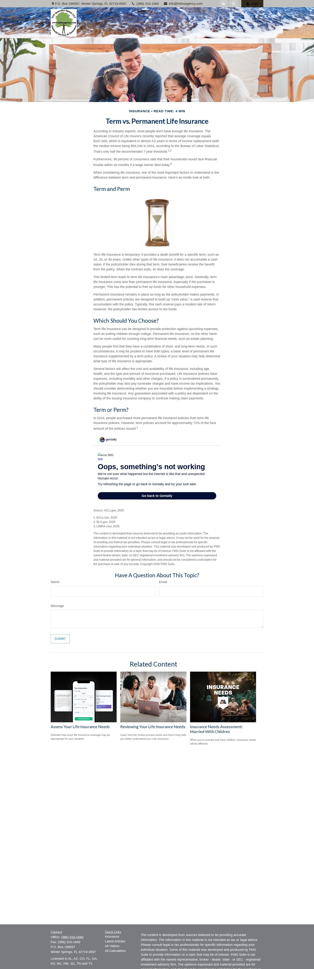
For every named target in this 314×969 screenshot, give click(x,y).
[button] (114, 23)
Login (255, 3)
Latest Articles (115, 941)
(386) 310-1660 (147, 3)
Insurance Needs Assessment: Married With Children (216, 729)
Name (55, 582)
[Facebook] (234, 3)
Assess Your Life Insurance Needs (80, 726)
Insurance (112, 936)
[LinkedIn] (224, 3)
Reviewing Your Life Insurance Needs (152, 726)
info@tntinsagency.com (186, 3)
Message (57, 606)
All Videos (112, 946)
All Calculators (115, 951)
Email (163, 582)
